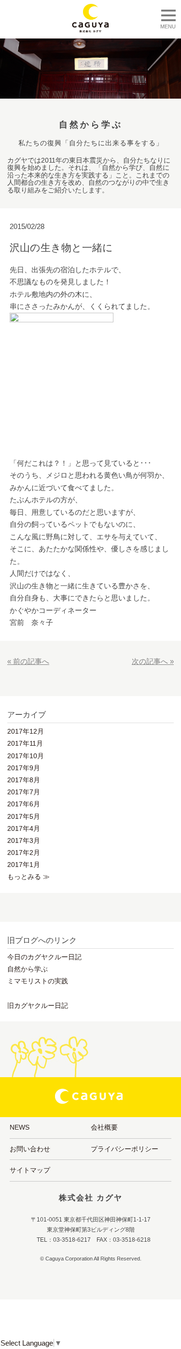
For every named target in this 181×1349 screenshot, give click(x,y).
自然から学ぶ (27, 969)
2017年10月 (25, 756)
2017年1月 (23, 864)
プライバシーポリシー (124, 1149)
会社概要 (104, 1127)
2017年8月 (23, 780)
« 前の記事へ (28, 661)
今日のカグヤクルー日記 (44, 957)
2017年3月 (23, 840)
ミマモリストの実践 (37, 981)
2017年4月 (23, 828)
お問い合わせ (30, 1149)
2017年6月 (23, 804)
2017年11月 (25, 743)
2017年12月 (25, 731)
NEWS (19, 1127)
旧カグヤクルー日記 (37, 1005)
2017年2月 (23, 852)
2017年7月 (23, 792)
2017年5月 (23, 816)
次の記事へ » (153, 661)
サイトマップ (30, 1170)
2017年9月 (23, 768)
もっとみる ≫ (28, 876)
